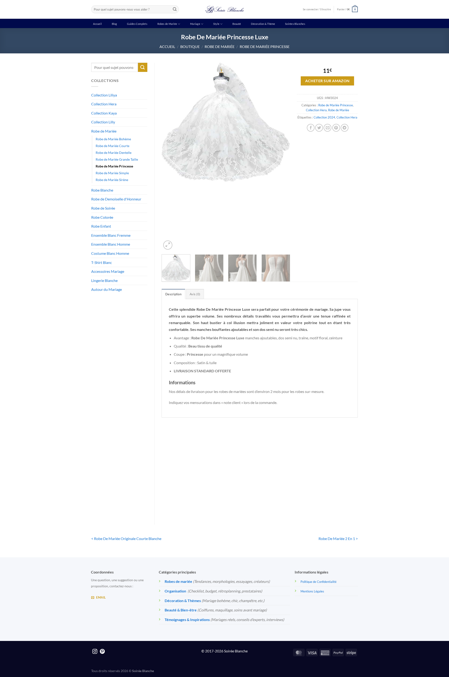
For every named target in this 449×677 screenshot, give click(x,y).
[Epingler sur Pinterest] (336, 128)
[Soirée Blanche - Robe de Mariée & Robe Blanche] (224, 9)
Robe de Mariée (220, 46)
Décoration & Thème (263, 23)
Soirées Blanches (295, 23)
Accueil (97, 23)
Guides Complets (137, 23)
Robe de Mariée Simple (112, 173)
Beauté (236, 23)
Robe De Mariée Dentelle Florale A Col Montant (184, 496)
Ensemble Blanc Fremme (110, 235)
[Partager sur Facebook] (311, 128)
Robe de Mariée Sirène (112, 180)
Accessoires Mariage (107, 271)
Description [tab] (173, 294)
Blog (114, 23)
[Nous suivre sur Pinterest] (102, 652)
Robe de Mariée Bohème (113, 139)
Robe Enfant (101, 226)
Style (216, 23)
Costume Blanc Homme (110, 253)
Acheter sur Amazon (327, 81)
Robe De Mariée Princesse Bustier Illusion (335, 496)
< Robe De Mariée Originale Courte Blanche (126, 538)
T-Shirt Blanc (101, 262)
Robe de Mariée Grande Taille (117, 159)
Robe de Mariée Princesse (265, 46)
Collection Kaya (104, 113)
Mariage (195, 23)
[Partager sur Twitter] (319, 128)
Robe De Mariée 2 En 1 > (338, 538)
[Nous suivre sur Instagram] (94, 652)
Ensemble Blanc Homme (110, 244)
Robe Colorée (102, 217)
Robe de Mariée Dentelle (113, 153)
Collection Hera (103, 104)
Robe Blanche (102, 190)
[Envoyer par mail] (327, 128)
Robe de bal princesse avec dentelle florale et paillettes (285, 496)
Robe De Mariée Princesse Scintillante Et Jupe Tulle (234, 496)
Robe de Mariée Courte (112, 146)
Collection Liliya (104, 95)
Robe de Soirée (103, 208)
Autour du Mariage (106, 289)
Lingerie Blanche (104, 280)
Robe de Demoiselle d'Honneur (116, 199)
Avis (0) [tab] (195, 294)
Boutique (190, 46)
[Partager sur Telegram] (344, 128)
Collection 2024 (324, 117)
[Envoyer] (175, 9)
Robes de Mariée (167, 23)
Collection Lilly (103, 122)
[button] (347, 9)
